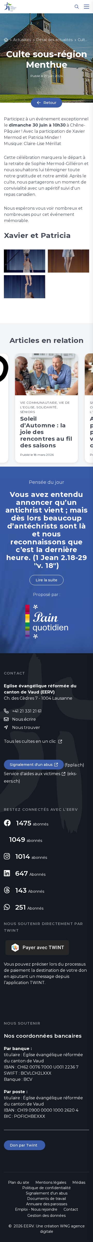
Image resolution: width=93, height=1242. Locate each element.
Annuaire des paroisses (46, 1204)
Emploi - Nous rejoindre (36, 1209)
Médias (78, 1182)
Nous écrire (24, 719)
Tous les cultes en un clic (30, 741)
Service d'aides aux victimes (32, 773)
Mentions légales (50, 1182)
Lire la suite (46, 580)
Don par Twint (24, 1145)
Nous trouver (26, 727)
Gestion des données (46, 1215)
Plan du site (18, 1182)
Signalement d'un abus (31, 764)
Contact (71, 1209)
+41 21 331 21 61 (27, 711)
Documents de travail (46, 1198)
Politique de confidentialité (46, 1188)
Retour (49, 102)
